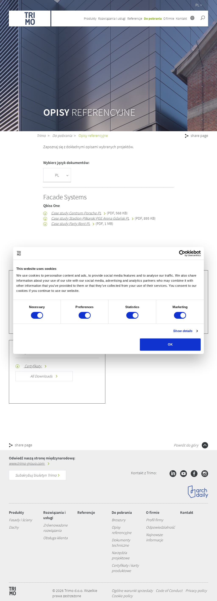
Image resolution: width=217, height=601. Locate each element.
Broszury (118, 519)
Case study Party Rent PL (70, 223)
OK (170, 344)
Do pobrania (62, 135)
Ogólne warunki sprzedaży (132, 590)
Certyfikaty (33, 366)
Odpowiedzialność (160, 527)
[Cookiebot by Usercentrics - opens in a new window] (182, 253)
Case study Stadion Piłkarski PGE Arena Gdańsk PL (90, 218)
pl (197, 5)
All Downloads (41, 376)
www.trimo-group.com (27, 463)
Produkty (16, 512)
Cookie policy (122, 595)
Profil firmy (154, 519)
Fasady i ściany (20, 519)
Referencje (134, 18)
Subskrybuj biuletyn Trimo (36, 475)
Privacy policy (196, 590)
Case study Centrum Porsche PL (76, 213)
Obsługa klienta (55, 537)
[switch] (85, 315)
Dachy (14, 527)
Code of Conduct (169, 590)
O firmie (152, 512)
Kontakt (186, 512)
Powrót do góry (186, 445)
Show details (182, 331)
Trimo (41, 135)
